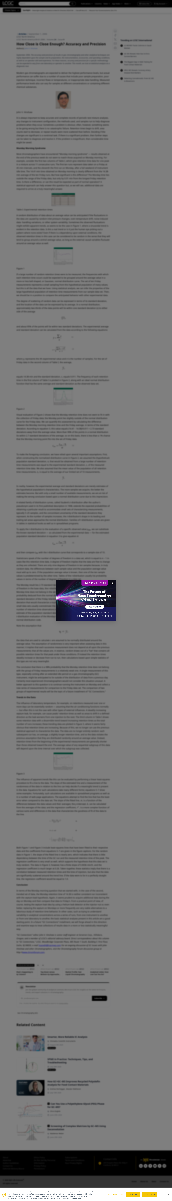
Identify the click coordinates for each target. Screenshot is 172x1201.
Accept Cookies (150, 1194)
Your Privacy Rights (115, 1194)
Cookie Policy (77, 1198)
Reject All (133, 1194)
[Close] (168, 1194)
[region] (86, 1194)
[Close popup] (113, 583)
